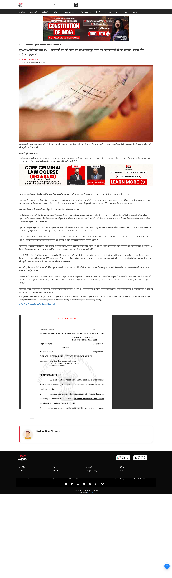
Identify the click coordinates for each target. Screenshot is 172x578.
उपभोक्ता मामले (69, 12)
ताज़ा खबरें (29, 45)
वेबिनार (122, 467)
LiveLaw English (131, 12)
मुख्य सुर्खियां (21, 12)
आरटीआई (89, 467)
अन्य (117, 12)
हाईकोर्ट (56, 12)
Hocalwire (90, 492)
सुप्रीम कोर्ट (45, 12)
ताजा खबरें (33, 12)
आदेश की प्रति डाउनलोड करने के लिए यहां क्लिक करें (37, 304)
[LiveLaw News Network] (28, 434)
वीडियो (98, 12)
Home (21, 45)
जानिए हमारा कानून (85, 12)
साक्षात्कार (55, 471)
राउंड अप (108, 12)
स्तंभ (53, 467)
